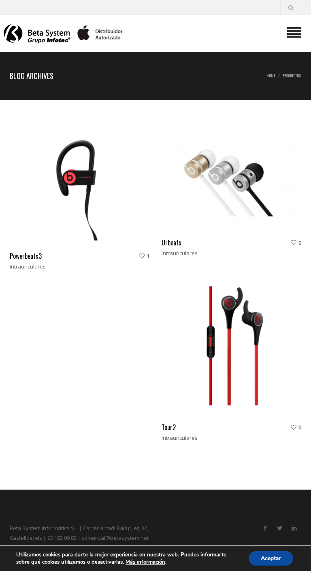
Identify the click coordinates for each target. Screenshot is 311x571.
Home (270, 75)
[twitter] (279, 526)
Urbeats (171, 242)
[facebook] (264, 526)
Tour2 (169, 427)
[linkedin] (294, 526)
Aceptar (271, 558)
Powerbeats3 (26, 256)
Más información (145, 562)
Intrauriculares (28, 266)
